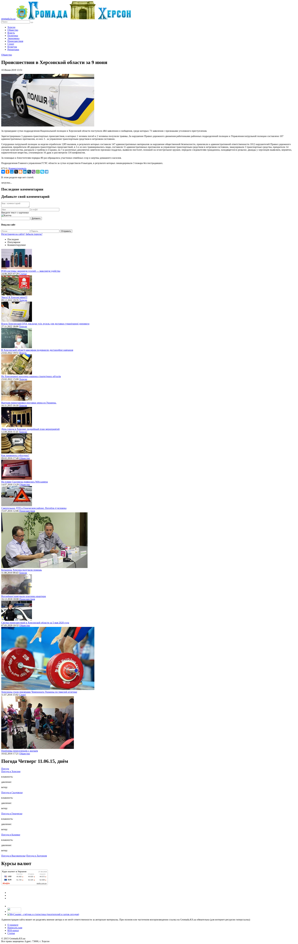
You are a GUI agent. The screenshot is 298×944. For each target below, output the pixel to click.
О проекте (12, 925)
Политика (12, 35)
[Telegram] (46, 172)
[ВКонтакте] (3, 172)
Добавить (36, 218)
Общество (12, 30)
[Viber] (33, 172)
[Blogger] (20, 172)
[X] (16, 172)
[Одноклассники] (7, 172)
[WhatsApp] (38, 172)
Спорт (10, 44)
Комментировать (17, 168)
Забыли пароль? (33, 234)
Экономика (13, 38)
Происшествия (15, 41)
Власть (11, 32)
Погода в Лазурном (36, 855)
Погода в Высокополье (13, 855)
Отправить (66, 231)
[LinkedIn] (25, 172)
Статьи (23, 273)
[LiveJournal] (29, 172)
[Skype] (42, 172)
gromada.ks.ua (8, 18)
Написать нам (14, 927)
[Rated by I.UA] (14, 911)
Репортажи (13, 49)
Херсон (11, 27)
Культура (12, 46)
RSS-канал (13, 930)
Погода (5, 768)
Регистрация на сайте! (13, 234)
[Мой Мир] (12, 172)
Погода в (10, 771)
